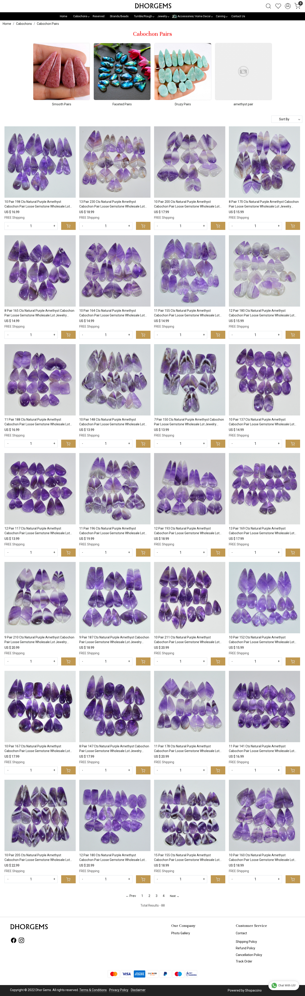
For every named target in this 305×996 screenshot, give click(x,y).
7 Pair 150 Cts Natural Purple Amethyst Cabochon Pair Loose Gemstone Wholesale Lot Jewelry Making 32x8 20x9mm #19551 (189, 422)
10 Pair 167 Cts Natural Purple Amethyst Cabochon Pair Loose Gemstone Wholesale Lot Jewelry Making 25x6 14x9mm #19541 (37, 748)
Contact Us (238, 16)
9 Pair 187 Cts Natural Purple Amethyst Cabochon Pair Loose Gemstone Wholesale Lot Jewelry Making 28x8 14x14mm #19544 (114, 640)
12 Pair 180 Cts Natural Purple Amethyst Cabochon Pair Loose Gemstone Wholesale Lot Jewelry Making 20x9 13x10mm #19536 (112, 857)
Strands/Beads (119, 16)
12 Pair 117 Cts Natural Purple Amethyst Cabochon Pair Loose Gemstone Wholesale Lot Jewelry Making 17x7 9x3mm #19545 (37, 531)
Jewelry (162, 16)
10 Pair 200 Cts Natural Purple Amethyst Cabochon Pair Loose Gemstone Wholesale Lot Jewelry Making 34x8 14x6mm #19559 (186, 204)
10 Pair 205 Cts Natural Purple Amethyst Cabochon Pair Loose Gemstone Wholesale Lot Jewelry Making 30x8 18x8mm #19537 (37, 857)
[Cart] (68, 226)
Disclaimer (138, 990)
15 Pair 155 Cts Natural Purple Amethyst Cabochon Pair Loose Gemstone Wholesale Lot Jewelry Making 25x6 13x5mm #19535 (186, 857)
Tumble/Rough (143, 16)
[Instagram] (21, 941)
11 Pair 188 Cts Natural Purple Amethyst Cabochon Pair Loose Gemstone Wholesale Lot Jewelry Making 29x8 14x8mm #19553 (37, 422)
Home (63, 16)
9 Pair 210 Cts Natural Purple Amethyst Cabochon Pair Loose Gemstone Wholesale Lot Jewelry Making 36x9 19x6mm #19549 (39, 640)
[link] (268, 6)
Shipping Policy (246, 941)
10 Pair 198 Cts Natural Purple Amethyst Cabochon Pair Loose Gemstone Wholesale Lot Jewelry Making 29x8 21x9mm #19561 (37, 204)
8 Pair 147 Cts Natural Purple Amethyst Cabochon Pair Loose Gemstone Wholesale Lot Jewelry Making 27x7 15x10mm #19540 (114, 748)
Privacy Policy (118, 990)
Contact (241, 933)
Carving (220, 16)
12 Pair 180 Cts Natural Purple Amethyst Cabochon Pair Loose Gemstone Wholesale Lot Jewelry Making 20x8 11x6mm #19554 (261, 313)
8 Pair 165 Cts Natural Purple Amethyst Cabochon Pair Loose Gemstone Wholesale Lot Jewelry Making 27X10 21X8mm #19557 (39, 313)
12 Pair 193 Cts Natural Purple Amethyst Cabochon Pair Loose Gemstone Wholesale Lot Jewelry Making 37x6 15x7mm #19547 (186, 531)
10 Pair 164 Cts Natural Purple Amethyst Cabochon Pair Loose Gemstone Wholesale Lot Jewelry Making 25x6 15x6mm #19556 (112, 313)
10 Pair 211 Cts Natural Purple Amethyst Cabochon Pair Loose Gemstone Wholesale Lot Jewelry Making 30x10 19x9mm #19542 (186, 640)
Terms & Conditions (93, 990)
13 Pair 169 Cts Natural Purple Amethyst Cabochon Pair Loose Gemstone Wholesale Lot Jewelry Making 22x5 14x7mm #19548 (261, 531)
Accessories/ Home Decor (194, 16)
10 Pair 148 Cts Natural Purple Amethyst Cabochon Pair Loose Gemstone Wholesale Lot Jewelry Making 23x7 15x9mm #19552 (112, 422)
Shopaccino (253, 990)
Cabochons (80, 16)
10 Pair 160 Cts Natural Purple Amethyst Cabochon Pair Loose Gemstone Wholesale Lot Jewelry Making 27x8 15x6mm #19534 (261, 857)
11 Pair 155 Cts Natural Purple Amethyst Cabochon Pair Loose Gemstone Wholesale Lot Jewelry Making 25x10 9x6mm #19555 (186, 313)
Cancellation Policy (249, 955)
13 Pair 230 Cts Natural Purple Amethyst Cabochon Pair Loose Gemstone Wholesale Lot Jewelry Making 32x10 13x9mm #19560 (112, 204)
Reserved (98, 16)
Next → (174, 896)
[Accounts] (287, 6)
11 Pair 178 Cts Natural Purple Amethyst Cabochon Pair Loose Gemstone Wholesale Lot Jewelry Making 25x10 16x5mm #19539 (186, 748)
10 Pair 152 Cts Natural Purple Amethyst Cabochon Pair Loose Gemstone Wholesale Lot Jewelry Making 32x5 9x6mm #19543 (261, 640)
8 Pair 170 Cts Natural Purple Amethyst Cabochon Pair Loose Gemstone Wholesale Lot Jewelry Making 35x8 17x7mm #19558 (264, 204)
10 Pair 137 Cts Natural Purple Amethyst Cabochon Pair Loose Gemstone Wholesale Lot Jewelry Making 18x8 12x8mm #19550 (261, 422)
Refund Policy (245, 948)
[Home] (152, 6)
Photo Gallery (180, 933)
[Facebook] (13, 941)
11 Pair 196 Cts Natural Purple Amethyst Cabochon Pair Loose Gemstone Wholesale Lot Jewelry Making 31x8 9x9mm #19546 (112, 531)
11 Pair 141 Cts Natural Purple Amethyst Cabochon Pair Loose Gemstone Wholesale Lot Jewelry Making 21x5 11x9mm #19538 (261, 748)
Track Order (244, 961)
